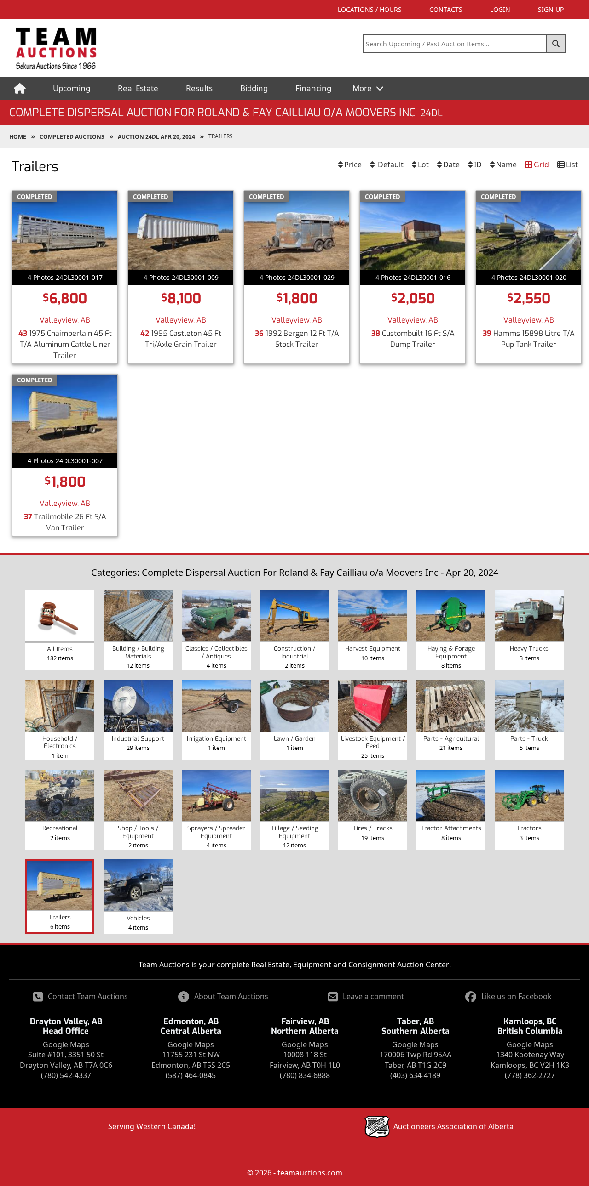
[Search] (556, 43)
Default (390, 164)
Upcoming (71, 88)
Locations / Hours (370, 9)
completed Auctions (72, 137)
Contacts (445, 9)
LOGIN (500, 9)
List (572, 164)
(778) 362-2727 (530, 1075)
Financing (313, 88)
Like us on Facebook (516, 996)
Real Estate (138, 88)
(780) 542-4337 (66, 1075)
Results (199, 88)
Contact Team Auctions (88, 996)
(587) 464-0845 (191, 1075)
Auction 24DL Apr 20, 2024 (156, 137)
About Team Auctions (231, 996)
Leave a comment (373, 996)
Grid (541, 164)
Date (451, 164)
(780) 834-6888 (305, 1075)
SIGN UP (551, 9)
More (363, 88)
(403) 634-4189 (415, 1075)
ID (478, 164)
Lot (423, 164)
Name (506, 164)
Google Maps (66, 1044)
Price (353, 164)
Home (17, 137)
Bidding (254, 88)
